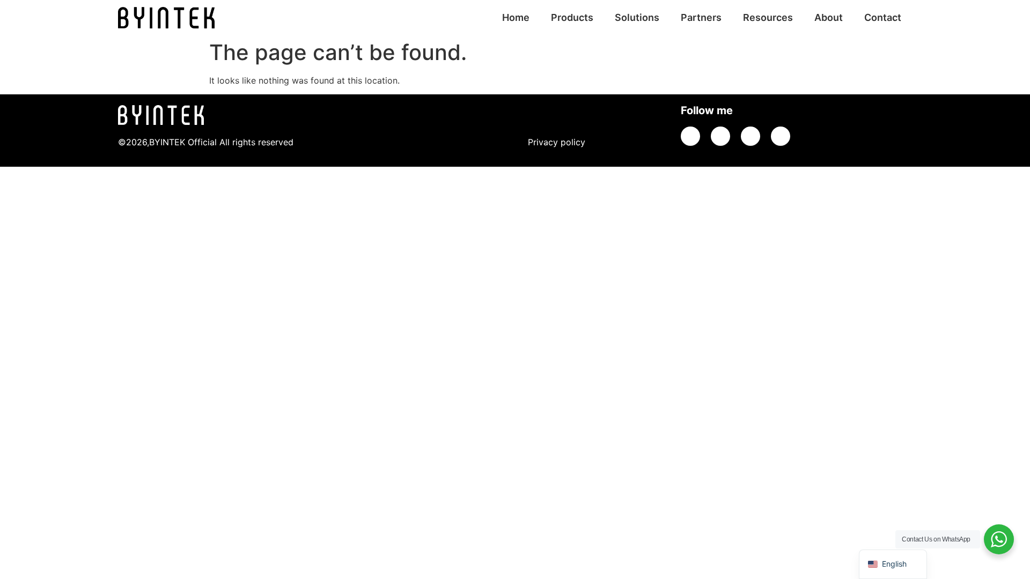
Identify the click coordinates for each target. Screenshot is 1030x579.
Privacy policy (556, 142)
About (828, 17)
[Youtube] (690, 136)
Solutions (637, 17)
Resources (768, 17)
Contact (882, 17)
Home (515, 17)
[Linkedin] (720, 136)
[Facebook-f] (750, 136)
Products (572, 17)
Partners (701, 17)
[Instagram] (780, 136)
